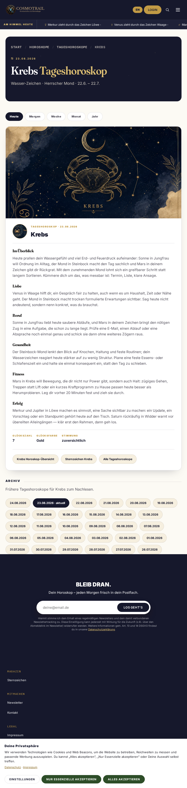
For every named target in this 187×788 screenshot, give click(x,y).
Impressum (15, 735)
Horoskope (39, 47)
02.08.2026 (127, 538)
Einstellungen (22, 779)
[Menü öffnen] (177, 9)
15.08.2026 (97, 514)
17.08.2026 (44, 514)
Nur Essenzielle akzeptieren (71, 779)
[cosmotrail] (24, 10)
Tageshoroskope (72, 47)
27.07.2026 (123, 549)
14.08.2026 (124, 514)
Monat (76, 116)
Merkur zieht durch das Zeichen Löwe (67, 25)
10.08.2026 (70, 526)
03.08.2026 (100, 538)
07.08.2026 (152, 526)
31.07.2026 (17, 549)
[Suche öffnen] (167, 9)
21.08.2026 (111, 503)
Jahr (95, 116)
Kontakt (12, 712)
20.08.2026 (138, 503)
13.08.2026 (150, 514)
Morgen (35, 116)
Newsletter (15, 702)
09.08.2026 (97, 526)
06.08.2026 (18, 538)
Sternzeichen (16, 680)
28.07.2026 (97, 549)
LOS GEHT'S (133, 607)
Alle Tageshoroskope (117, 459)
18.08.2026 (18, 514)
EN (138, 9)
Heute (14, 116)
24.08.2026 (18, 503)
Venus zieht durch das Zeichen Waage (134, 25)
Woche (56, 116)
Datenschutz (13, 767)
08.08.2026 (125, 526)
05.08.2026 (45, 538)
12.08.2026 (18, 526)
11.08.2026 (44, 526)
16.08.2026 (70, 514)
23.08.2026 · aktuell (51, 503)
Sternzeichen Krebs (78, 459)
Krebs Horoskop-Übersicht (35, 459)
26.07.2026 (150, 549)
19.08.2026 (165, 503)
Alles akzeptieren (124, 779)
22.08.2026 (84, 503)
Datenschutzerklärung (101, 629)
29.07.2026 (70, 549)
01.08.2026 (154, 538)
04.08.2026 (73, 538)
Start (16, 47)
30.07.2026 (44, 549)
